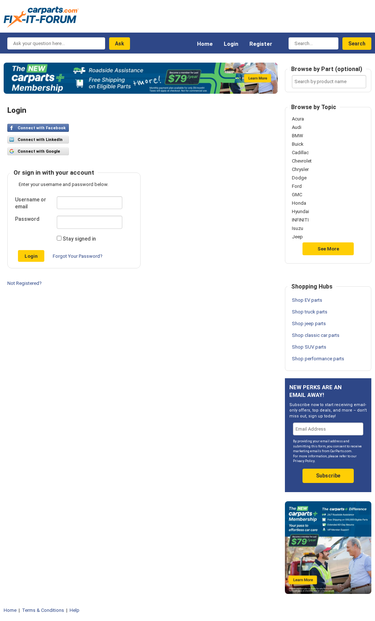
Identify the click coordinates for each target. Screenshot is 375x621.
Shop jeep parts (309, 323)
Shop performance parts (318, 358)
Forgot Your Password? (78, 256)
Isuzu (297, 228)
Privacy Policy (304, 461)
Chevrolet (302, 161)
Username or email (30, 203)
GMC (297, 194)
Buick (298, 144)
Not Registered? (24, 283)
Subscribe (328, 476)
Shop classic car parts (315, 335)
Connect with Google (39, 151)
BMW (297, 135)
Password (27, 219)
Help (74, 610)
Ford (297, 186)
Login (231, 44)
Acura (298, 119)
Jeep (297, 236)
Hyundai (300, 211)
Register (260, 44)
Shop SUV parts (309, 347)
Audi (296, 127)
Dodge (299, 178)
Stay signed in (79, 239)
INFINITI (300, 220)
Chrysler (300, 169)
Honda (299, 203)
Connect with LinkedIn (40, 139)
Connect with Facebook (42, 128)
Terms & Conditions (43, 610)
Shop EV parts (307, 300)
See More (328, 249)
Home (205, 44)
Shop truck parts (309, 312)
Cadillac (300, 152)
